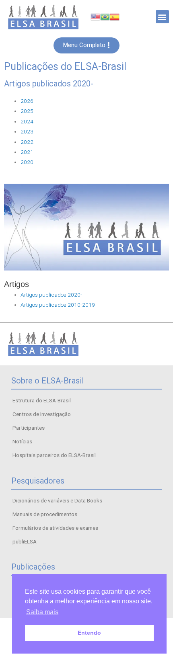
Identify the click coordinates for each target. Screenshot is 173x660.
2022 (27, 142)
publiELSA (24, 541)
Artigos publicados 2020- (51, 294)
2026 (27, 101)
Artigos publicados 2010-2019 (58, 304)
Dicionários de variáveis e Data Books (57, 500)
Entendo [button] (89, 632)
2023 (27, 131)
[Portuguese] (105, 17)
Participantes (28, 427)
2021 (27, 152)
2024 (27, 121)
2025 (27, 111)
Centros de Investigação (41, 414)
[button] (162, 16)
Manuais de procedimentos (44, 514)
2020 (27, 162)
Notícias (22, 441)
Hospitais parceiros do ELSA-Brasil (54, 455)
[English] (95, 17)
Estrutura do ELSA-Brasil (41, 400)
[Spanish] (114, 17)
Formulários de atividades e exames (55, 528)
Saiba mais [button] (42, 612)
